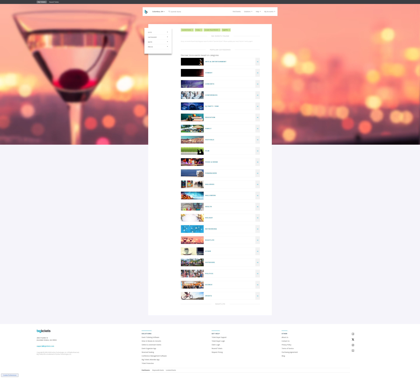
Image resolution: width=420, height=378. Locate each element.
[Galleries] (192, 184)
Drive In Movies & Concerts (151, 341)
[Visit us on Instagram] (367, 345)
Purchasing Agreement (290, 352)
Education (210, 117)
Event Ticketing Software (150, 337)
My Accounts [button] (269, 11)
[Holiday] (192, 218)
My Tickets (42, 2)
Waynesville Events (158, 370)
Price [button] (150, 47)
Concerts (209, 84)
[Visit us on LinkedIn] (367, 350)
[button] (158, 11)
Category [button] (152, 37)
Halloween (210, 195)
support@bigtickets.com (45, 346)
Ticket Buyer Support (219, 337)
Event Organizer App (149, 348)
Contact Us (286, 341)
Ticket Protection (148, 363)
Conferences (211, 95)
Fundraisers (211, 173)
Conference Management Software (154, 356)
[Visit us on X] (367, 339)
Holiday (209, 218)
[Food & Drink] (192, 162)
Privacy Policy (286, 345)
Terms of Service (288, 348)
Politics (209, 273)
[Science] (192, 285)
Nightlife (209, 240)
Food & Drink (211, 162)
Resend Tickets (54, 2)
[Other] (192, 251)
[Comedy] (192, 73)
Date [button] (150, 42)
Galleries (209, 184)
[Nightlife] (192, 240)
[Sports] (192, 296)
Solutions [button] (247, 11)
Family (208, 128)
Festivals (209, 140)
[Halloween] (192, 195)
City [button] (150, 32)
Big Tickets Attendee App (150, 360)
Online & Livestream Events (151, 345)
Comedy (208, 73)
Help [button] (257, 11)
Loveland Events (171, 370)
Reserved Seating (148, 352)
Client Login (216, 345)
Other (208, 251)
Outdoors (210, 262)
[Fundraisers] (192, 173)
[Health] (192, 206)
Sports (208, 296)
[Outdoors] (192, 262)
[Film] (192, 151)
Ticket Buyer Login (218, 341)
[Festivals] (192, 140)
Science (208, 285)
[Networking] (192, 229)
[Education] (192, 117)
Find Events (237, 11)
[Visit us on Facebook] (367, 334)
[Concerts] (192, 84)
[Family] (192, 128)
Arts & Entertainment (215, 62)
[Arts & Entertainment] (192, 61)
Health (208, 207)
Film (207, 151)
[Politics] (192, 273)
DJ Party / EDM (212, 106)
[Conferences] (192, 95)
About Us (285, 337)
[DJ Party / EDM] (192, 106)
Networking (211, 229)
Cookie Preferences (9, 375)
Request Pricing (217, 352)
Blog (283, 356)
